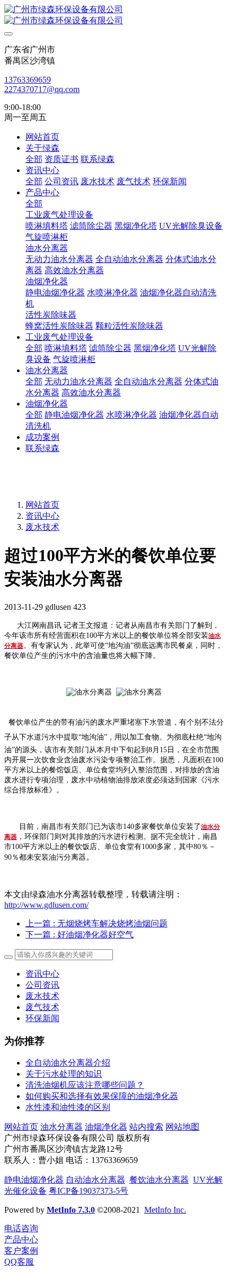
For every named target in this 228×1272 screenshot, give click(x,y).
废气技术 (42, 1007)
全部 (33, 159)
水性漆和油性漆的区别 (67, 1107)
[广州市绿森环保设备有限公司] (114, 15)
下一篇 (79, 934)
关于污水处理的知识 (63, 1073)
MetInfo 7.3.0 (71, 1209)
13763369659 (27, 79)
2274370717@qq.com (42, 89)
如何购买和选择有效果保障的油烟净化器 (101, 1095)
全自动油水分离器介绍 (67, 1062)
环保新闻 (42, 1018)
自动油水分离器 (95, 1179)
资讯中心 (42, 515)
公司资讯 (42, 984)
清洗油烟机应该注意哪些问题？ (84, 1084)
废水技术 (42, 526)
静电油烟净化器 (34, 1179)
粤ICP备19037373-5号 (88, 1190)
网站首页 (42, 136)
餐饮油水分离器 (159, 1179)
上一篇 (96, 923)
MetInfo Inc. (165, 1209)
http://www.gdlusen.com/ (46, 904)
